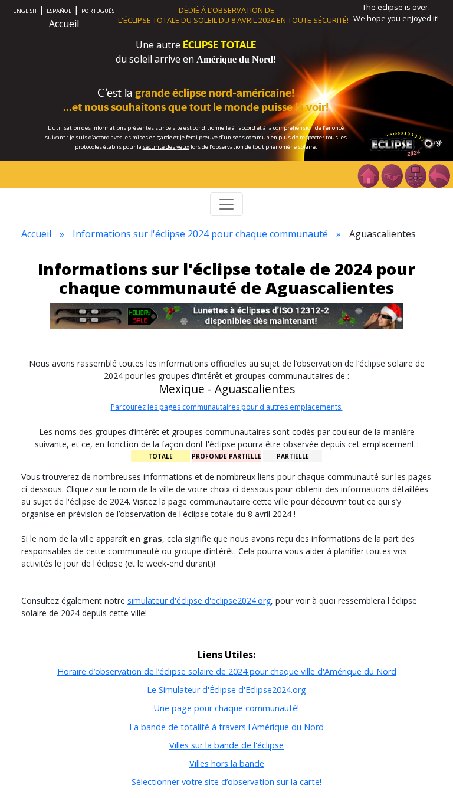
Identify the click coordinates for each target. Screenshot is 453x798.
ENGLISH (25, 11)
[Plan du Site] (415, 174)
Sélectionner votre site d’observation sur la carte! (226, 781)
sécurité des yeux (166, 147)
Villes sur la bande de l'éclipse (226, 745)
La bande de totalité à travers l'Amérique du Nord (226, 726)
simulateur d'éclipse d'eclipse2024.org (199, 600)
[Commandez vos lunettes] (391, 174)
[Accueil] (368, 174)
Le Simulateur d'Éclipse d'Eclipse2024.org (226, 689)
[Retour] (439, 174)
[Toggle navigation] (226, 204)
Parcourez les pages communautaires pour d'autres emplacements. (227, 407)
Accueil (64, 23)
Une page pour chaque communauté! (226, 708)
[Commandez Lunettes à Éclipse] (226, 314)
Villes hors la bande (226, 763)
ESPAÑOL (59, 11)
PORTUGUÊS (97, 11)
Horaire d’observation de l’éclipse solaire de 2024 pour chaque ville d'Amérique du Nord (226, 671)
